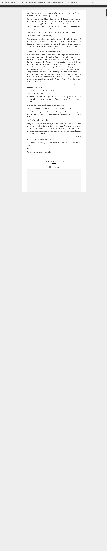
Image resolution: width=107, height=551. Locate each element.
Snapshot (26, 6)
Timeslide (32, 6)
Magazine (12, 6)
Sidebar (21, 6)
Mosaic (17, 6)
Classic (2, 6)
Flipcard (7, 6)
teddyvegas (61, 161)
